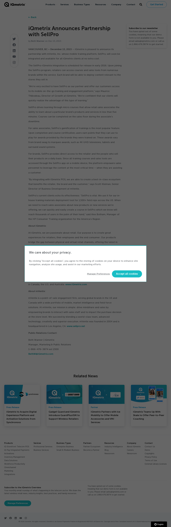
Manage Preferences (98, 273)
